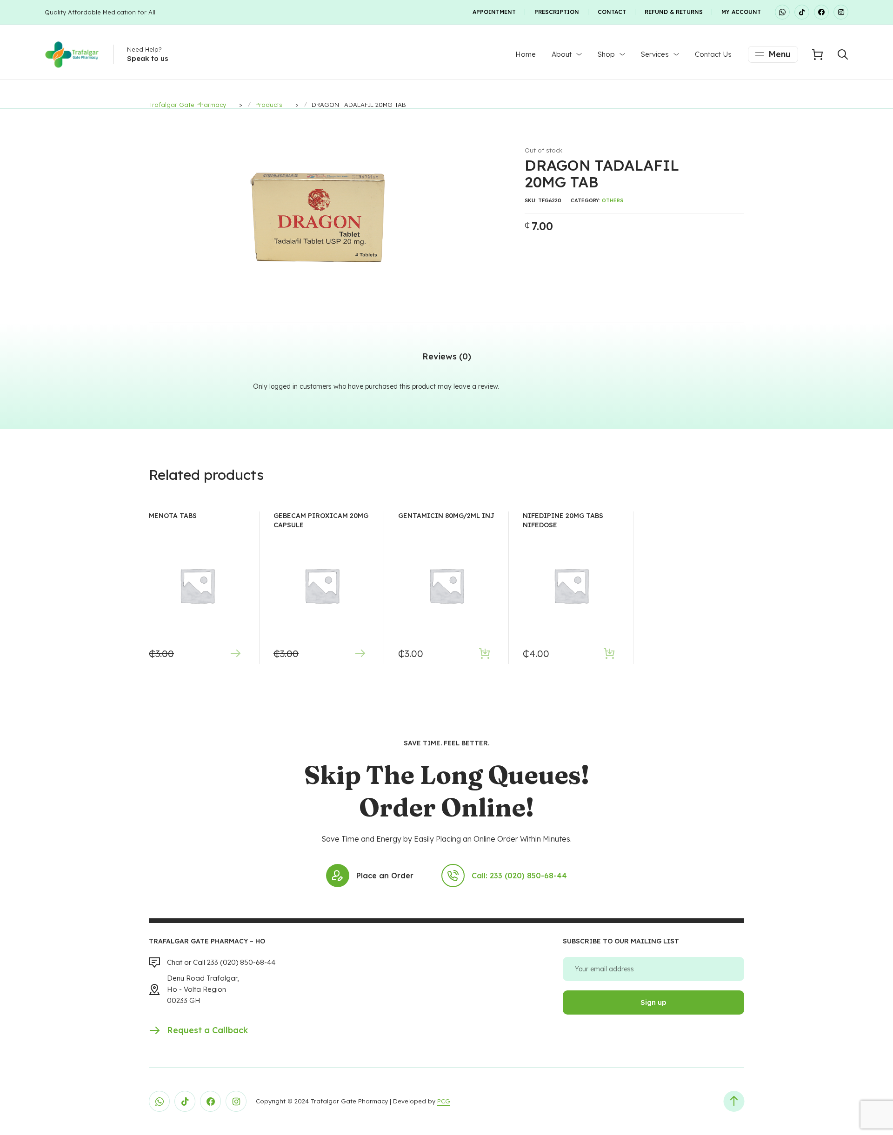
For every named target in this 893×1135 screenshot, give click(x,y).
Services (655, 54)
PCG (443, 1101)
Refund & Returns (674, 11)
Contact (612, 11)
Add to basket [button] (484, 653)
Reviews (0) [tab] (446, 356)
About (562, 54)
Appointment (494, 11)
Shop (606, 54)
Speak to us (147, 58)
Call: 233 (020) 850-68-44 (519, 875)
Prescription (556, 11)
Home (525, 54)
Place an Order (384, 875)
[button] (481, 151)
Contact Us (713, 54)
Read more (235, 653)
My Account (741, 11)
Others (612, 200)
